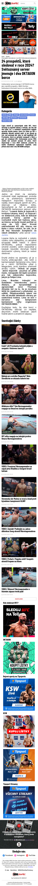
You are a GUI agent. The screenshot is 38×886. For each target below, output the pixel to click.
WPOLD (20, 81)
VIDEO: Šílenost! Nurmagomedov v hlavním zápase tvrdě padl (16, 590)
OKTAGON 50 (22, 117)
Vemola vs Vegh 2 (7, 120)
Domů (3, 56)
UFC (9, 341)
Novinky (8, 56)
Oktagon (16, 115)
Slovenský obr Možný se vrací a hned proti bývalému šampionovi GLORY (19, 500)
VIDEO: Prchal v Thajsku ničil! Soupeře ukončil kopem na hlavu (17, 560)
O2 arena (32, 115)
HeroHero (13, 870)
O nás (7, 870)
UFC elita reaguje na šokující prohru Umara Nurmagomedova (16, 437)
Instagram (21, 855)
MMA (10, 115)
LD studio (29, 883)
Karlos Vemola (24, 115)
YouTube (32, 855)
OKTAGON (11, 371)
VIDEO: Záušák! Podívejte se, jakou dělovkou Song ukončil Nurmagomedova (18, 530)
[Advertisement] (19, 167)
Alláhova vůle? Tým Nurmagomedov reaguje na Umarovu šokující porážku (17, 407)
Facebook (9, 855)
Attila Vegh (5, 117)
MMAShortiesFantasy (25, 870)
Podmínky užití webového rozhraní (15, 882)
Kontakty (30, 867)
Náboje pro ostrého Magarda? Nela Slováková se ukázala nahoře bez (16, 377)
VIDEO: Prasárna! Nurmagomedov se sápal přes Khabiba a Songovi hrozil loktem (17, 469)
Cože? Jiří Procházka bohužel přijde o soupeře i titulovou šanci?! (17, 347)
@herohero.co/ (24, 840)
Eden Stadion (13, 117)
